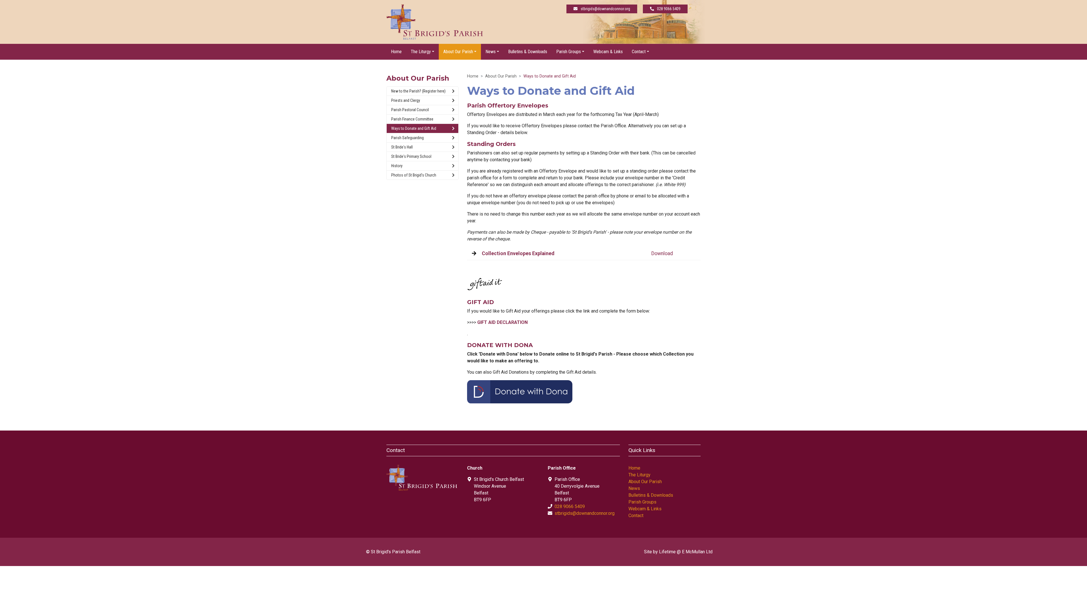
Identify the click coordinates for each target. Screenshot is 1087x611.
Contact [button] (639, 51)
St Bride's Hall (402, 147)
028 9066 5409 (570, 506)
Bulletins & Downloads (527, 51)
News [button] (490, 51)
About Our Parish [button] (458, 51)
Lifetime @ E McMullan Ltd (685, 551)
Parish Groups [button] (568, 51)
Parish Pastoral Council (410, 109)
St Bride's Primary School (411, 156)
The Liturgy (639, 474)
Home (396, 51)
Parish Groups (642, 502)
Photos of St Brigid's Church (413, 175)
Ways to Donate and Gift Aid (413, 128)
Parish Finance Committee (412, 119)
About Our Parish (501, 76)
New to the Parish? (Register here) (418, 91)
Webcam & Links (608, 51)
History (397, 165)
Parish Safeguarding (407, 137)
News (634, 488)
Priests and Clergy (405, 100)
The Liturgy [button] (421, 51)
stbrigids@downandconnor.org (585, 513)
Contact (635, 515)
